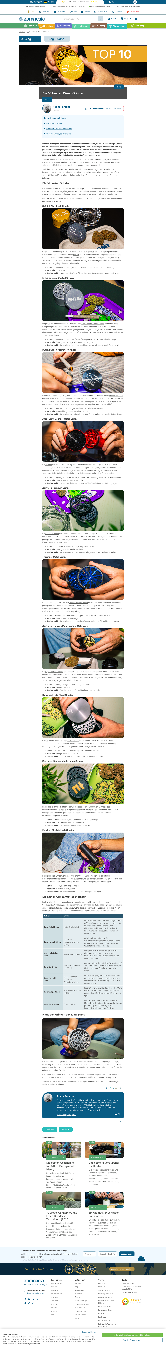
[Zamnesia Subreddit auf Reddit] (29, 1303)
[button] (46, 108)
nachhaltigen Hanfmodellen (83, 905)
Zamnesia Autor (80, 1308)
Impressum (101, 1287)
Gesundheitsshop (56, 1294)
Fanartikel (54, 1308)
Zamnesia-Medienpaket (82, 1304)
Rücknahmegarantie (104, 1306)
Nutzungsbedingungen (77, 1260)
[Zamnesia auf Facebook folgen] (25, 1299)
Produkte (65, 1129)
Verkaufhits (78, 1294)
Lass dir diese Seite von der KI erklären (105, 108)
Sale (52, 1315)
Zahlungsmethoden (104, 1290)
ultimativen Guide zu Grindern (90, 162)
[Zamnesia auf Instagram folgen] (29, 1299)
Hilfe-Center (102, 1283)
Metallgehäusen (60, 905)
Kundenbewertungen (81, 1301)
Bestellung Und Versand (105, 1294)
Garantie (101, 1313)
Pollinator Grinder (116, 395)
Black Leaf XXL (73, 740)
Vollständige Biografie (66, 1114)
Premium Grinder (52, 533)
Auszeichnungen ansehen (121, 1269)
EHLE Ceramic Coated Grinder (92, 323)
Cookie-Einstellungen (132, 1340)
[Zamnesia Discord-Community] (33, 1303)
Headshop (50, 1129)
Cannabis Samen (56, 1283)
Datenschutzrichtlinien (89, 1332)
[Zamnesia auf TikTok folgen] (25, 1303)
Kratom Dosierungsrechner (130, 1292)
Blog (76, 1287)
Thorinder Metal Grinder (78, 602)
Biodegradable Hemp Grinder (83, 807)
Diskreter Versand (80, 1315)
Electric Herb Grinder (53, 876)
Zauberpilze (54, 1301)
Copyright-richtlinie (104, 1320)
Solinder (48, 464)
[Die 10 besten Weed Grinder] (83, 65)
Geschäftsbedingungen (105, 1297)
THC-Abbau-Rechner (128, 1283)
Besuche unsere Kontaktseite (36, 1293)
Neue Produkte (79, 1290)
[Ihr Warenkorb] (137, 18)
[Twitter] (119, 1114)
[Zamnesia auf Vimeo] (33, 1299)
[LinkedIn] (116, 1114)
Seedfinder (78, 1283)
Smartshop (54, 1297)
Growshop (54, 1304)
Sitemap (77, 1318)
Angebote (54, 1311)
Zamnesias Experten (81, 1311)
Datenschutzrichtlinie (60, 1260)
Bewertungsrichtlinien (105, 1310)
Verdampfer (54, 1290)
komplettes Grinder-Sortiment (73, 1077)
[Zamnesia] (39, 19)
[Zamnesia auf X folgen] (37, 1299)
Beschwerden (102, 1317)
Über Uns (77, 1297)
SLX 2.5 (76, 254)
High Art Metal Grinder (54, 671)
